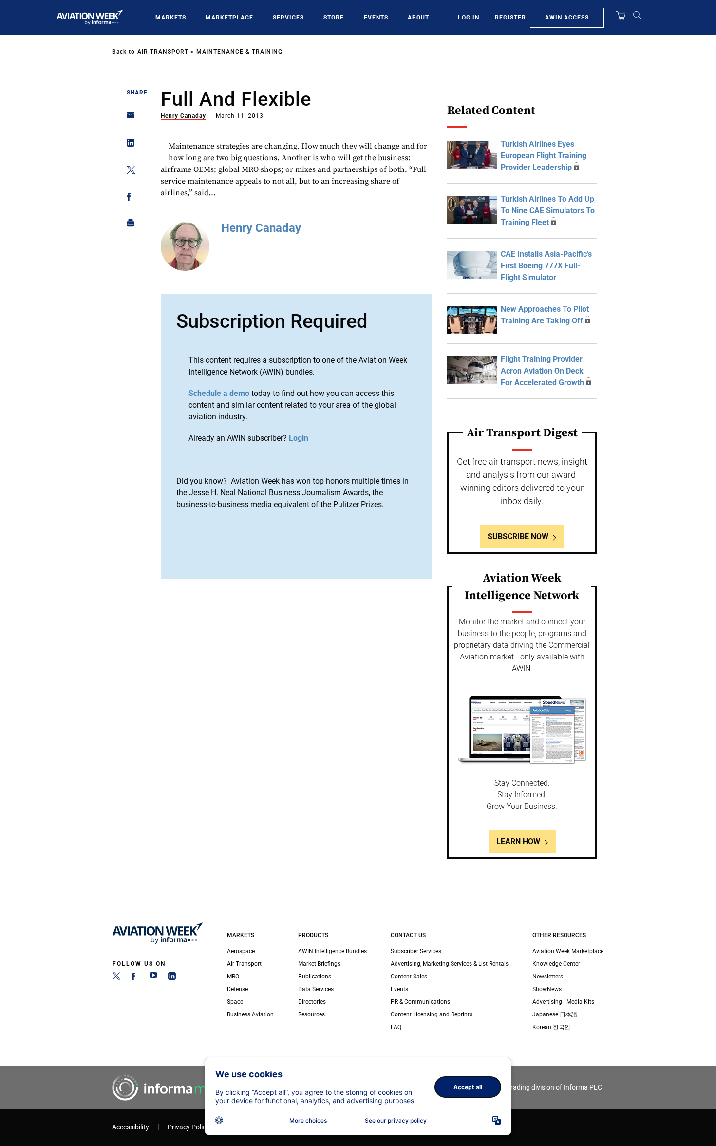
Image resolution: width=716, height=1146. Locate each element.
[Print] (128, 225)
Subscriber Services (416, 951)
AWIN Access (567, 17)
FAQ (396, 1027)
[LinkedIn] (172, 978)
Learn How (518, 841)
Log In (468, 17)
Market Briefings (319, 963)
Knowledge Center (556, 963)
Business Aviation (250, 1014)
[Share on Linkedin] (128, 145)
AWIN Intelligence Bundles (332, 951)
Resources (311, 1014)
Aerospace (241, 951)
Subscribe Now (518, 536)
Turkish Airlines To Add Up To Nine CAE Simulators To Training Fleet (548, 210)
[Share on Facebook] (128, 198)
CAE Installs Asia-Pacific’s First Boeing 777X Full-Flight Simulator (546, 265)
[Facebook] (135, 978)
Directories (312, 1001)
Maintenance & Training (239, 51)
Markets (170, 17)
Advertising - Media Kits (563, 1001)
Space (235, 1001)
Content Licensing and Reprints (431, 1014)
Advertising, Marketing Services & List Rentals (450, 963)
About (418, 17)
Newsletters (547, 976)
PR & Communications (420, 1001)
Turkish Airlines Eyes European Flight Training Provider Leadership (543, 155)
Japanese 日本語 (554, 1014)
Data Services (316, 989)
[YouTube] (153, 978)
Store (333, 17)
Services (288, 17)
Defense (237, 989)
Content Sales (409, 976)
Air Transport (162, 51)
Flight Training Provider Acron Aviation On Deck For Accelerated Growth (542, 371)
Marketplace (229, 17)
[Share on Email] (128, 118)
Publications (314, 976)
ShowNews (547, 989)
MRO (233, 976)
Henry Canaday (183, 116)
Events (376, 17)
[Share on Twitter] (128, 172)
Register (510, 17)
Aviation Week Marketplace (567, 951)
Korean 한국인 (551, 1027)
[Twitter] (116, 978)
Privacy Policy (188, 1127)
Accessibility (130, 1127)
